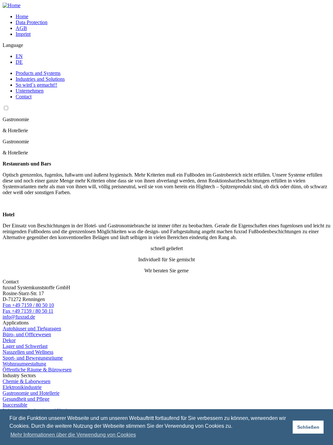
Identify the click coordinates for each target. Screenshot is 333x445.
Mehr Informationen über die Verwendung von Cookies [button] (73, 435)
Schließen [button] (308, 427)
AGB (21, 28)
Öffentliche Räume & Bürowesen (37, 369)
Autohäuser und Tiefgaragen (32, 328)
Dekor (9, 340)
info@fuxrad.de (19, 317)
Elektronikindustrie (22, 387)
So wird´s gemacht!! (36, 85)
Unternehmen (30, 90)
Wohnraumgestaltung (24, 363)
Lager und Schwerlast (25, 346)
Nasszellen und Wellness (28, 352)
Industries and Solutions (40, 79)
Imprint (23, 34)
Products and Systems (38, 73)
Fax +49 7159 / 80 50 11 (28, 311)
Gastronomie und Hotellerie (31, 393)
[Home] (11, 5)
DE (19, 62)
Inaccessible (15, 405)
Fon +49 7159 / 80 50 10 (28, 305)
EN (19, 56)
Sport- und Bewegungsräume (33, 358)
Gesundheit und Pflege (26, 399)
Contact (24, 96)
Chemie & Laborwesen (26, 381)
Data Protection (31, 22)
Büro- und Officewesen (27, 334)
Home (22, 16)
